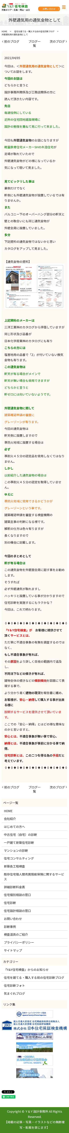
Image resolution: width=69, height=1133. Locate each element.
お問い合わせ (49, 8)
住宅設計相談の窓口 (17, 910)
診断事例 (10, 926)
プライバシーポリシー (19, 942)
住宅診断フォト (14, 985)
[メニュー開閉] (63, 7)
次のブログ (57, 41)
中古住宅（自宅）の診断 (20, 834)
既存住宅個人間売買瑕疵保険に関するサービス (34, 876)
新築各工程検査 (14, 866)
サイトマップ (13, 950)
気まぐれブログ (14, 993)
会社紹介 (10, 818)
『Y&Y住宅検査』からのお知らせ (26, 969)
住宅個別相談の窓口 (17, 895)
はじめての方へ (14, 826)
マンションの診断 (16, 850)
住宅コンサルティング (19, 858)
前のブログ (11, 41)
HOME (4, 31)
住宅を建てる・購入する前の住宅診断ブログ (34, 31)
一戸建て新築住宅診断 (19, 842)
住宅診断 (10, 902)
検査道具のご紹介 (16, 934)
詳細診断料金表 (14, 887)
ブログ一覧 (34, 43)
